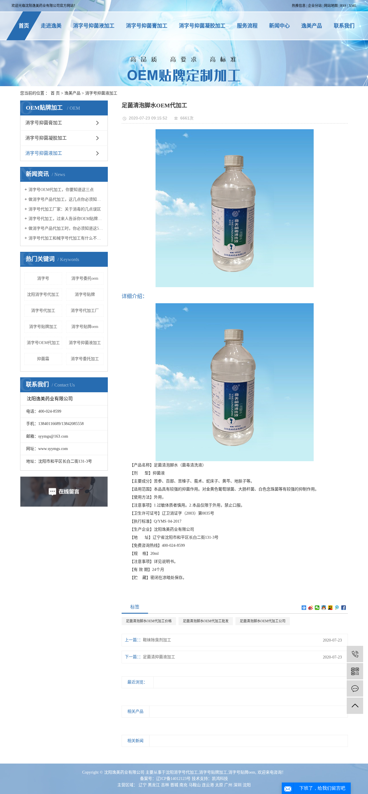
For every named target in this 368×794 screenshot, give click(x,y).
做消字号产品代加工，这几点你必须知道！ (65, 199)
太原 (219, 785)
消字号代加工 (43, 310)
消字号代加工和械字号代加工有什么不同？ (65, 238)
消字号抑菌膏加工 (146, 26)
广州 (228, 785)
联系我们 (344, 26)
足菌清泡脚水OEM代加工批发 (206, 621)
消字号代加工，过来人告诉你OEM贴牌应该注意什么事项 (65, 219)
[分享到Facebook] (343, 607)
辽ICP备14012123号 (173, 778)
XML (352, 6)
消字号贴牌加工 (43, 326)
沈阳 (247, 785)
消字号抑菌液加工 (93, 26)
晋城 (174, 785)
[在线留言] (355, 688)
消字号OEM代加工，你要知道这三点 (61, 190)
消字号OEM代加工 (43, 343)
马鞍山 (195, 785)
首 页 (55, 93)
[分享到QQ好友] (323, 607)
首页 (24, 26)
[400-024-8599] (355, 654)
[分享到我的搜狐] (330, 607)
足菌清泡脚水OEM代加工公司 (262, 621)
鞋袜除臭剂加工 (157, 640)
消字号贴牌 (85, 294)
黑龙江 (154, 785)
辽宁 (143, 785)
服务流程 (247, 26)
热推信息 (299, 6)
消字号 (43, 278)
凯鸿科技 (220, 778)
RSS (343, 6)
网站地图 (331, 6)
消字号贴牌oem (84, 326)
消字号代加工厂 (85, 310)
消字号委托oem (84, 278)
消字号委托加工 (85, 359)
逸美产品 (311, 26)
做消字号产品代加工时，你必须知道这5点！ (65, 228)
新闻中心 (279, 26)
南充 (183, 785)
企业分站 (315, 6)
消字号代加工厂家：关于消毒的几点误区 (64, 209)
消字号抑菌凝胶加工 (202, 26)
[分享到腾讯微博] (337, 607)
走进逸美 (51, 26)
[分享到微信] (317, 607)
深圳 (237, 785)
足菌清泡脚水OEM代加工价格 (149, 621)
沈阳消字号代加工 (43, 294)
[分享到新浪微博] (310, 607)
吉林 (165, 785)
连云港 (208, 785)
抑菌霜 (43, 359)
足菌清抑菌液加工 (159, 657)
